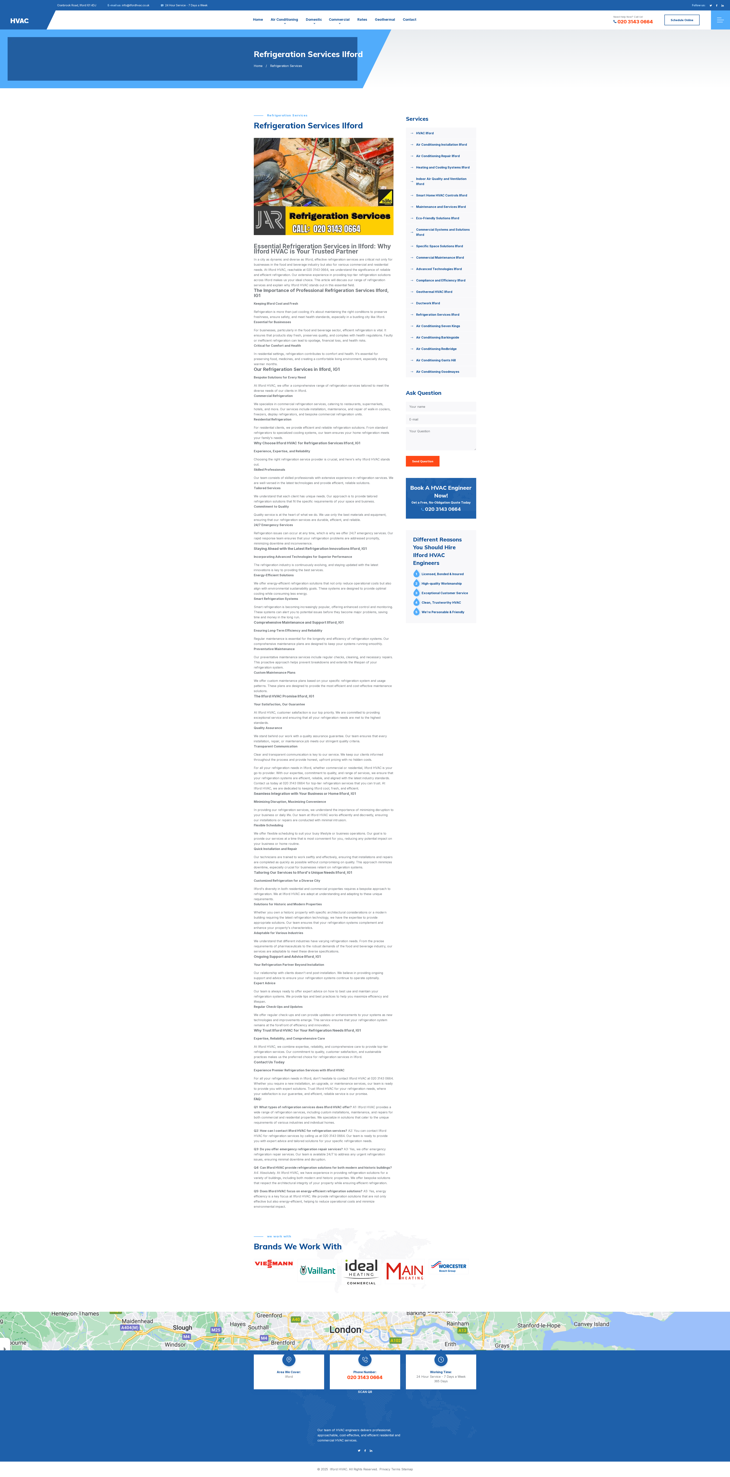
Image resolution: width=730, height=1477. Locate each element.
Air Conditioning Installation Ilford (441, 144)
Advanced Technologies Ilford (439, 269)
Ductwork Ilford (428, 303)
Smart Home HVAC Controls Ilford (441, 195)
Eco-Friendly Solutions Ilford (437, 218)
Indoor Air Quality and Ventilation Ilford (441, 181)
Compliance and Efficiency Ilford (440, 280)
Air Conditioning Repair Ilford (438, 156)
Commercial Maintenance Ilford (440, 257)
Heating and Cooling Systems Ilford (443, 167)
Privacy (384, 1469)
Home (258, 19)
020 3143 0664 (635, 22)
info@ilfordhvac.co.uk (135, 5)
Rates (362, 19)
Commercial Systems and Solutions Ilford (443, 232)
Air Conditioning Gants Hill (436, 360)
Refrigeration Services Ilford (437, 314)
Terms (395, 1469)
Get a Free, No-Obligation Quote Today (441, 498)
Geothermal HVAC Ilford (434, 292)
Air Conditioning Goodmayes (437, 372)
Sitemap (407, 1469)
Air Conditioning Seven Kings (438, 326)
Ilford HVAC (338, 1469)
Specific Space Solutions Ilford (439, 246)
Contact (409, 19)
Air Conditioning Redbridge (436, 349)
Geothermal (385, 19)
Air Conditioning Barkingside (437, 337)
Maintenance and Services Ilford (441, 207)
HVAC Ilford (425, 133)
